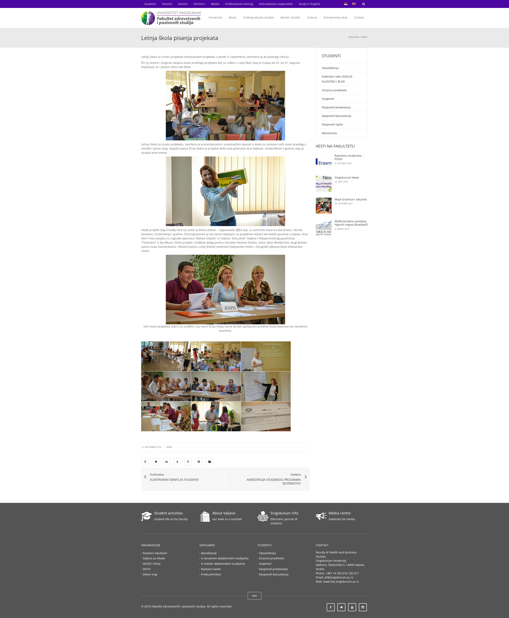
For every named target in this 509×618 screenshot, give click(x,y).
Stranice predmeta (334, 90)
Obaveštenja (330, 68)
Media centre (340, 513)
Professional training (239, 4)
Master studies (290, 17)
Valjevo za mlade (154, 558)
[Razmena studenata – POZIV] (324, 162)
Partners (199, 4)
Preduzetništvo (211, 574)
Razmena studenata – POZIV (349, 157)
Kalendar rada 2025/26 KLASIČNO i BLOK (337, 79)
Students (150, 4)
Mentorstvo (329, 133)
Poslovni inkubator (155, 553)
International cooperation (276, 4)
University (215, 17)
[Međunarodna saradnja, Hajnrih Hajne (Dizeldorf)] (324, 227)
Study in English (309, 4)
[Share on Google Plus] (188, 462)
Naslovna (354, 37)
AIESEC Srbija (151, 564)
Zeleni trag (150, 574)
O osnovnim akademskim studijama (225, 558)
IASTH (147, 569)
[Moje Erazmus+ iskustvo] (324, 206)
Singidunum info (284, 513)
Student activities (168, 513)
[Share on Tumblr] (177, 462)
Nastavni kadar (211, 569)
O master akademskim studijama (223, 564)
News (363, 37)
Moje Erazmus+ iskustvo (351, 199)
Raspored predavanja (336, 107)
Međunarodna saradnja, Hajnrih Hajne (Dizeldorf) (351, 223)
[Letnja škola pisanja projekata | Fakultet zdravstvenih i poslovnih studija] (171, 18)
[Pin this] (199, 462)
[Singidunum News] (324, 184)
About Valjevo (223, 513)
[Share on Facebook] (145, 462)
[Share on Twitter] (156, 462)
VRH (254, 596)
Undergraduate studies (258, 17)
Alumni (183, 4)
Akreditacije (209, 553)
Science (312, 17)
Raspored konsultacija (336, 116)
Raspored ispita (332, 124)
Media (215, 4)
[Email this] (210, 462)
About (232, 17)
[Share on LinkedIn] (167, 462)
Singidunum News (347, 177)
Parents (167, 4)
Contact (359, 17)
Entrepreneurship (336, 17)
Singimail (328, 99)
